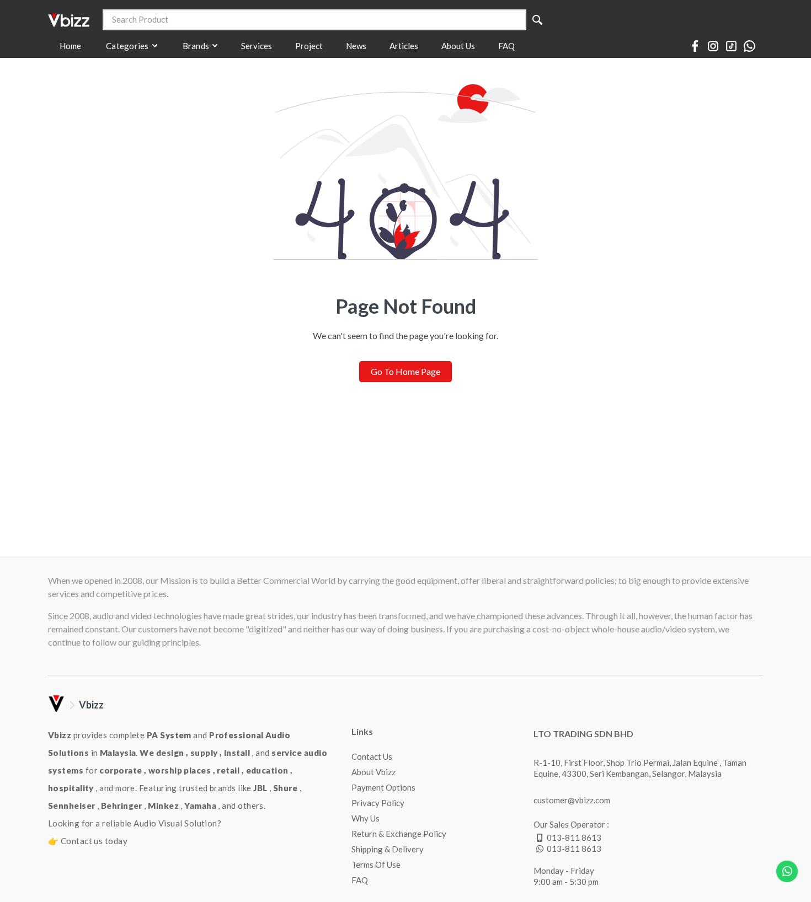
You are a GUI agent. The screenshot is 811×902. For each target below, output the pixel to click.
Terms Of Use (376, 864)
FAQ (359, 880)
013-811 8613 (574, 837)
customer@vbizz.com (571, 800)
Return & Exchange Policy (398, 834)
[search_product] (537, 20)
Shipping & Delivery (387, 849)
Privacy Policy (377, 803)
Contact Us (371, 756)
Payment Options (383, 787)
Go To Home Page (405, 371)
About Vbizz (373, 772)
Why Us (365, 818)
